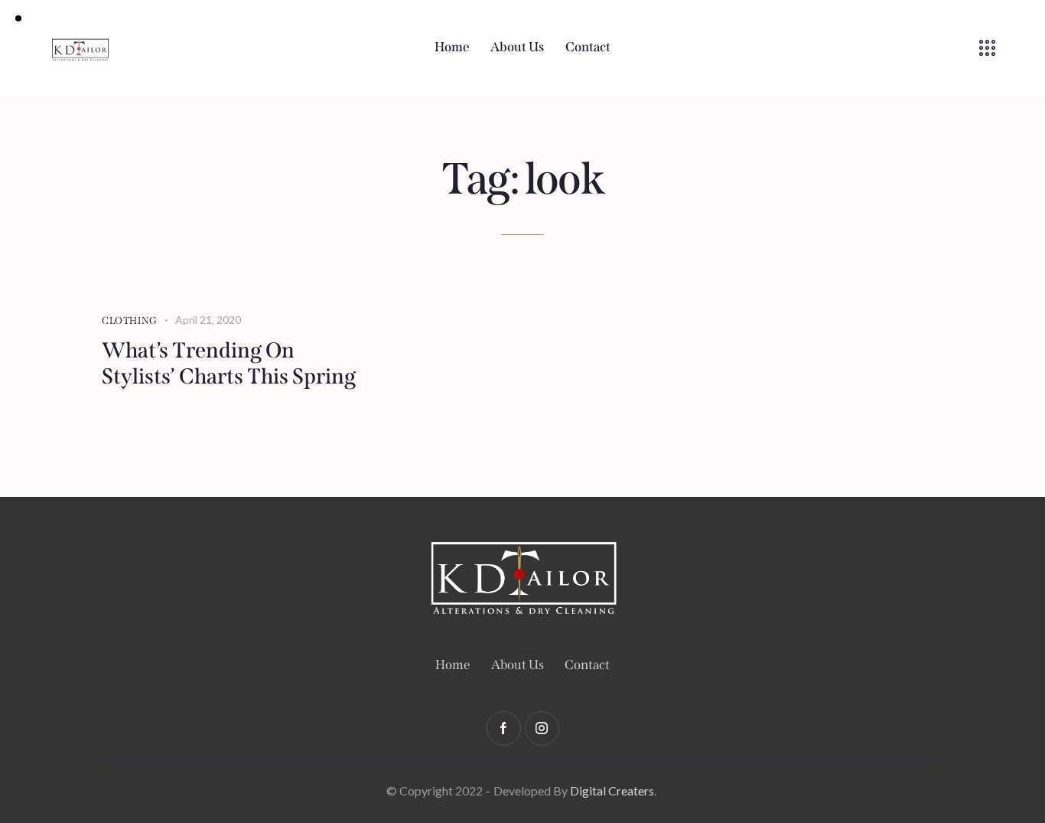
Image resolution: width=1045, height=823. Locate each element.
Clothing (130, 320)
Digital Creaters (612, 790)
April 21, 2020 (208, 319)
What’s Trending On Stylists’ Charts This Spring (229, 363)
